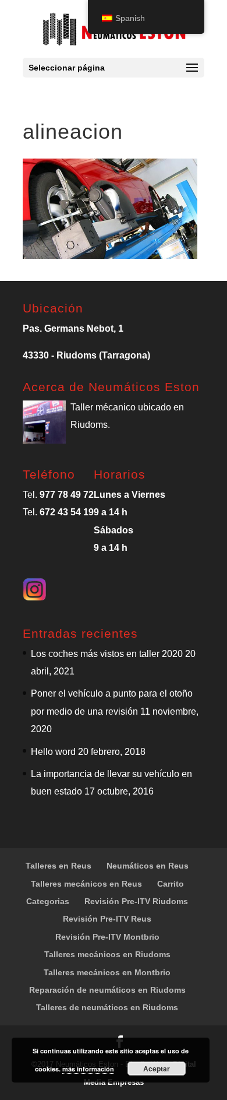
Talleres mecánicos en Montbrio (107, 972)
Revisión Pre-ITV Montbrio (107, 936)
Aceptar (156, 1068)
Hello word (53, 752)
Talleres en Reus (58, 865)
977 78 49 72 (67, 495)
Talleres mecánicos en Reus (86, 883)
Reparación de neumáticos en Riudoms (107, 989)
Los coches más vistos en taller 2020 (107, 654)
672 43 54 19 (67, 512)
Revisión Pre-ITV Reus (107, 918)
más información (88, 1068)
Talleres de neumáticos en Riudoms (107, 1007)
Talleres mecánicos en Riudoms (107, 954)
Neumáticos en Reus (148, 865)
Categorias (47, 901)
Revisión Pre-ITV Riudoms (136, 901)
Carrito (170, 883)
